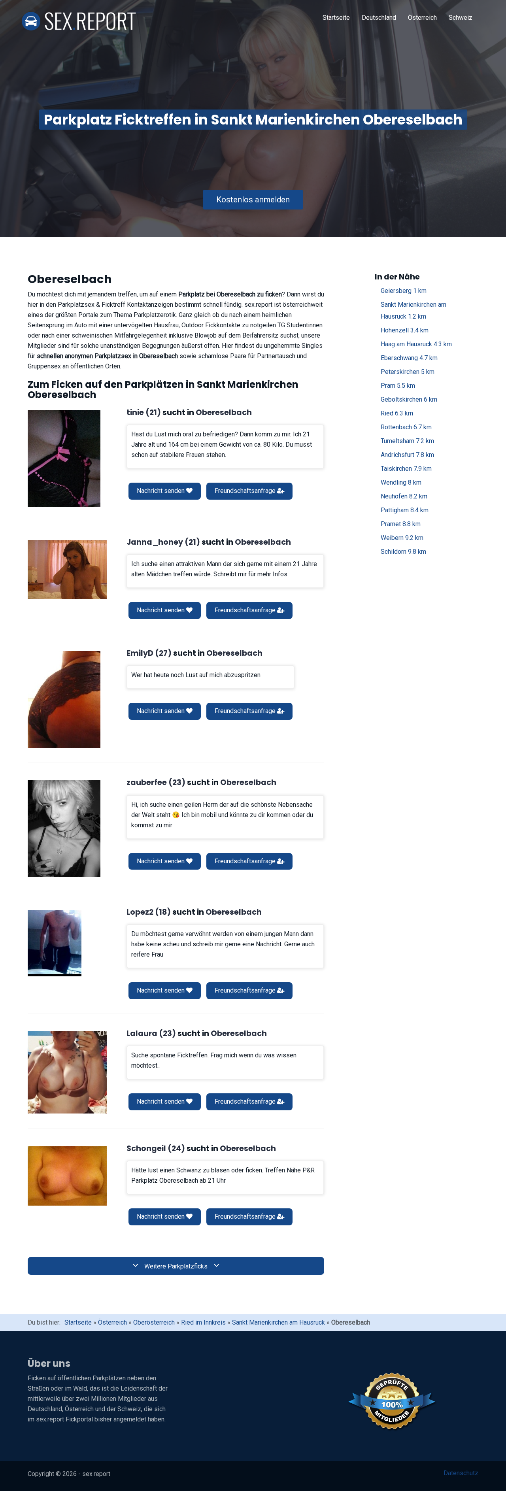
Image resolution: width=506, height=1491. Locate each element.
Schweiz (460, 17)
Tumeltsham (407, 441)
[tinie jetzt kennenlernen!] (64, 458)
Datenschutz (461, 1473)
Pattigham (405, 510)
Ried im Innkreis (203, 1322)
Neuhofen (404, 496)
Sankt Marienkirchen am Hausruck (413, 310)
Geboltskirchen (409, 399)
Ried (397, 413)
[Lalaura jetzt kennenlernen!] (67, 1072)
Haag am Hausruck (416, 344)
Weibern (402, 538)
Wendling (401, 482)
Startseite (336, 17)
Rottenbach (406, 427)
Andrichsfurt (407, 455)
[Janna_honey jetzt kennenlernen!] (67, 569)
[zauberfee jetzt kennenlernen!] (64, 828)
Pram (398, 385)
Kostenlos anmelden (253, 199)
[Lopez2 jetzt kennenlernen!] (54, 943)
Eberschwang (409, 358)
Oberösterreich (154, 1322)
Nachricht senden (161, 490)
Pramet (401, 524)
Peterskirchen (407, 372)
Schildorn (403, 551)
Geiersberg (404, 290)
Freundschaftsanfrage (246, 490)
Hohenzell (405, 330)
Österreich (422, 17)
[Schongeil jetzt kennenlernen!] (67, 1176)
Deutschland (379, 17)
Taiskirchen (406, 468)
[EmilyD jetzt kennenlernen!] (64, 699)
